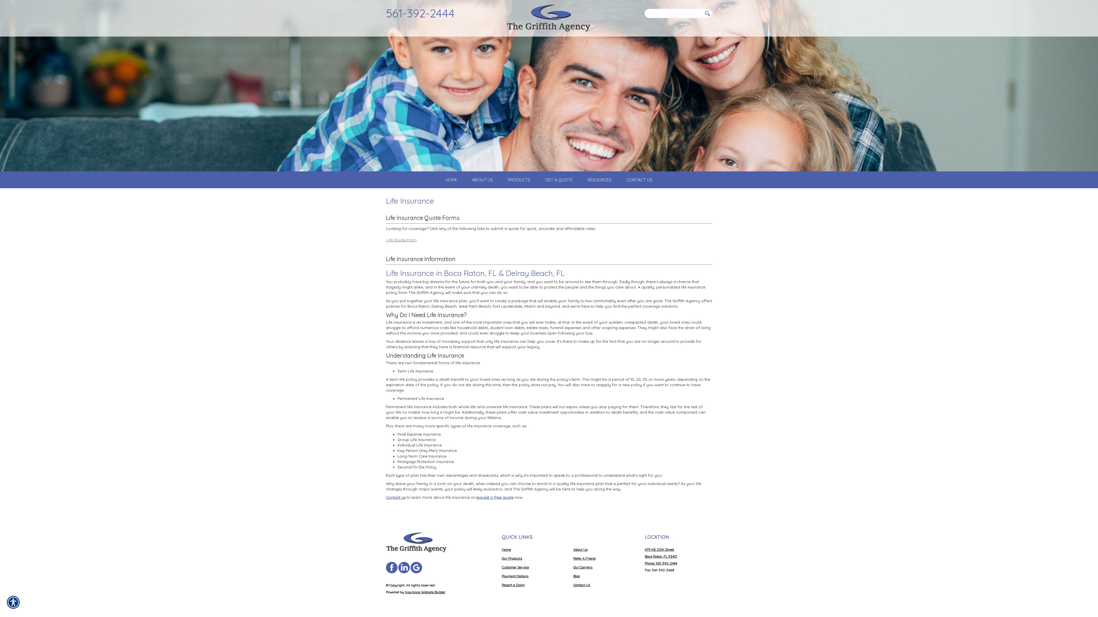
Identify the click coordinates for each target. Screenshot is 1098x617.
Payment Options (515, 576)
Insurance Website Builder (425, 592)
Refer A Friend (584, 558)
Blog (576, 576)
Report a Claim (513, 585)
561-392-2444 (420, 13)
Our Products (512, 558)
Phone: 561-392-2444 (661, 563)
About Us (580, 549)
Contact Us (581, 585)
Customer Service (515, 567)
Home (506, 549)
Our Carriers (582, 567)
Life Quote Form (402, 240)
